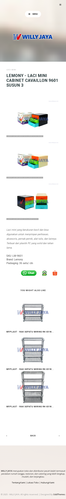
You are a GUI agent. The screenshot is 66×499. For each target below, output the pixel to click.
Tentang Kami (18, 482)
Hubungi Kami (47, 482)
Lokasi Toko (33, 482)
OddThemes (59, 494)
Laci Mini (11, 70)
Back (33, 435)
